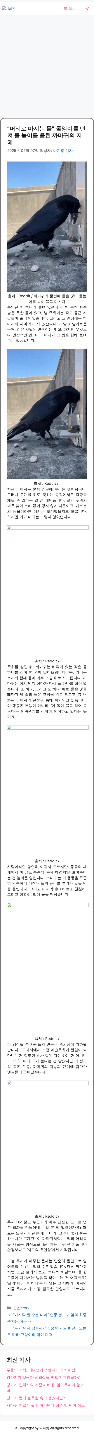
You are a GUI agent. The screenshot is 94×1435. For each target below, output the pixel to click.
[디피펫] (9, 8)
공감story (21, 1308)
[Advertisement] (47, 64)
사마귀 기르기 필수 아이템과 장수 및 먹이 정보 (46, 1405)
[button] (88, 8)
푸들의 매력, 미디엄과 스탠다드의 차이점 (41, 1370)
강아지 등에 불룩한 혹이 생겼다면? (36, 1398)
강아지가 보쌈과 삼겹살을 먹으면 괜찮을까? (43, 1377)
